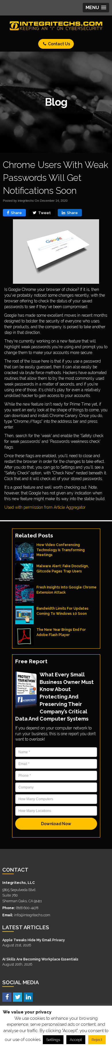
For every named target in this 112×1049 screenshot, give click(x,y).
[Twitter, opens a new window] (17, 996)
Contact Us (58, 44)
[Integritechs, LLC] (56, 25)
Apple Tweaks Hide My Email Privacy (33, 940)
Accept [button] (76, 1040)
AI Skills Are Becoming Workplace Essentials (40, 959)
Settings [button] (53, 1040)
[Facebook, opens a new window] (6, 996)
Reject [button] (97, 1040)
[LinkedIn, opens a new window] (28, 996)
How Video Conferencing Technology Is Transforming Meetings (60, 550)
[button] (96, 7)
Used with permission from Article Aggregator (45, 507)
